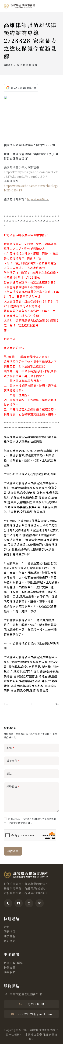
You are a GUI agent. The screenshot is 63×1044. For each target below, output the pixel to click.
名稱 (10, 748)
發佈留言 (12, 851)
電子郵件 (13, 760)
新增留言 (13, 786)
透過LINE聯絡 (13, 963)
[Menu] (57, 6)
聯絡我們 (10, 972)
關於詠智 (10, 936)
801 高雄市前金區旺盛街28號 (23, 994)
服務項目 (10, 932)
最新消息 (8, 65)
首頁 (7, 927)
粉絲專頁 (10, 968)
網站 (9, 773)
